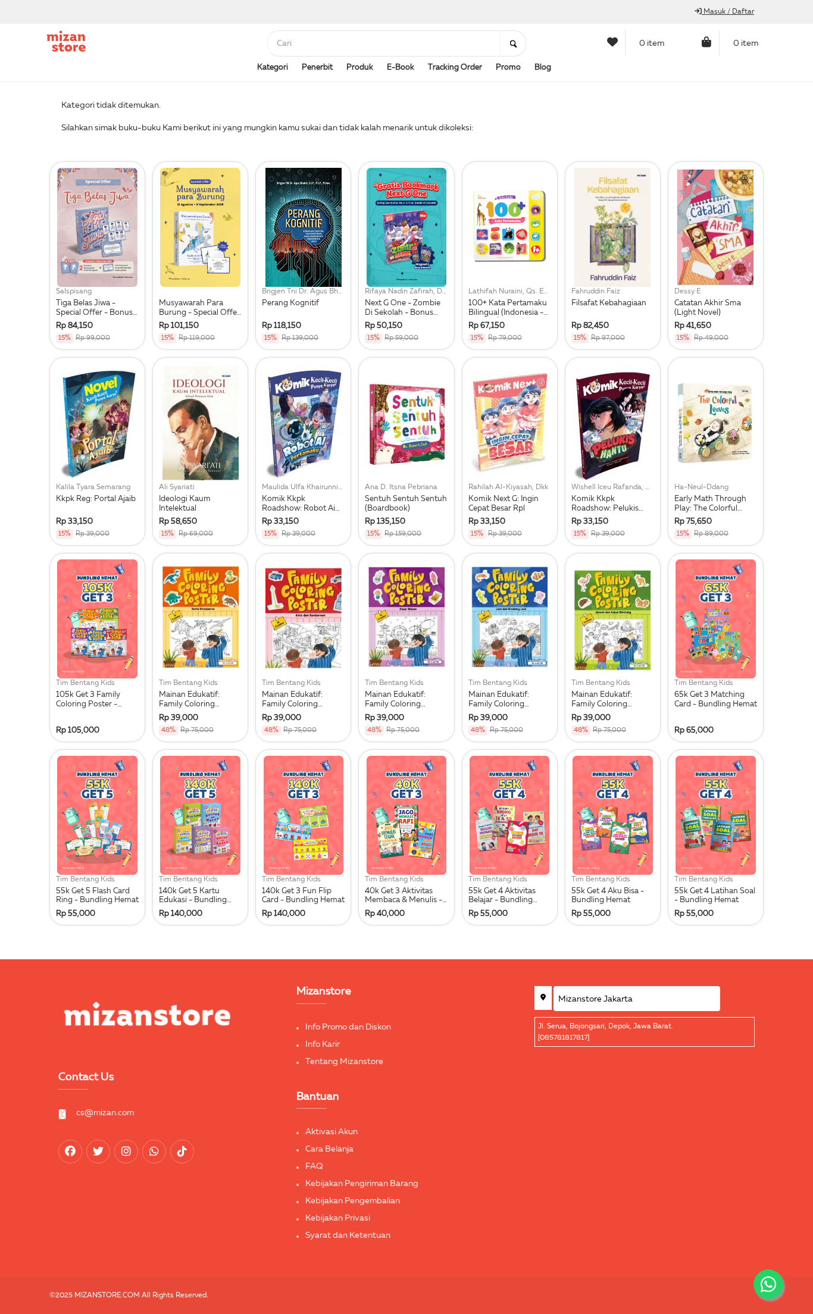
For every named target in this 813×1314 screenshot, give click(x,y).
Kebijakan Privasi (337, 1218)
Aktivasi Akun (331, 1132)
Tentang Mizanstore (344, 1062)
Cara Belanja (329, 1149)
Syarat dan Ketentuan (347, 1235)
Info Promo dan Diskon (348, 1027)
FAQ (314, 1166)
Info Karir (322, 1044)
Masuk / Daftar (728, 11)
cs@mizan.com (105, 1113)
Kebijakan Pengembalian (352, 1201)
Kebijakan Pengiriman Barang (361, 1184)
